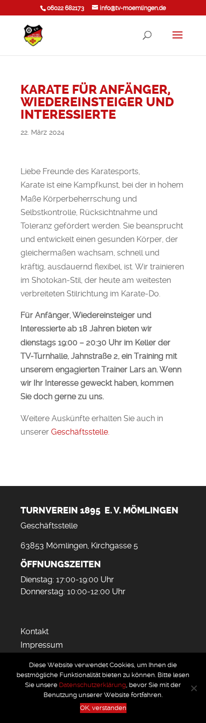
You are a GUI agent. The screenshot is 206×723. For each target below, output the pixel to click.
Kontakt (34, 631)
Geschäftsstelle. (80, 432)
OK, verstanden (103, 708)
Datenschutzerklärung (92, 685)
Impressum (41, 645)
